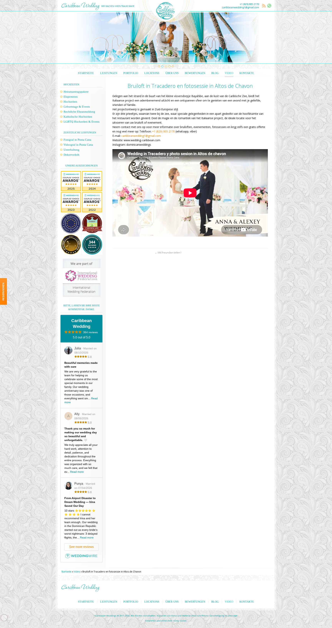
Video (229, 73)
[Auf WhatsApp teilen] (115, 253)
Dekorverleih (71, 154)
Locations (151, 73)
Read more (77, 471)
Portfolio (130, 73)
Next (267, 37)
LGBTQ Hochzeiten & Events (82, 121)
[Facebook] (3, 316)
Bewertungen (195, 73)
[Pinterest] (3, 331)
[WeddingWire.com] (81, 557)
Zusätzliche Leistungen (80, 132)
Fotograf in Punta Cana (77, 139)
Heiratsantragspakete (76, 91)
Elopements (71, 96)
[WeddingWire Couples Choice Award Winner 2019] (92, 173)
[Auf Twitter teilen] (122, 253)
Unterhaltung (71, 149)
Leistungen (108, 73)
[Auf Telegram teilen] (136, 253)
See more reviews (81, 546)
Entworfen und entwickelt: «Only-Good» (166, 620)
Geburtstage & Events (77, 106)
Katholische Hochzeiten (78, 116)
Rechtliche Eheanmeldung (79, 111)
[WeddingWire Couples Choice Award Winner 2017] (92, 194)
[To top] (265, 253)
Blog (215, 73)
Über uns (172, 73)
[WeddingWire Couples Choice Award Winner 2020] (71, 173)
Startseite (86, 73)
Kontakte (246, 73)
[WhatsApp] (269, 5)
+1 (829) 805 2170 (249, 4)
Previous (65, 37)
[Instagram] (3, 323)
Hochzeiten (71, 84)
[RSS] (264, 6)
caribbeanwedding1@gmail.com (240, 7)
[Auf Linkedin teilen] (142, 253)
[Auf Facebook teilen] (129, 253)
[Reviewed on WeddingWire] (92, 236)
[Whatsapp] (3, 308)
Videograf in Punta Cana (78, 144)
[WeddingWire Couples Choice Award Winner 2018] (71, 194)
